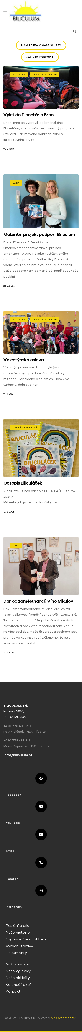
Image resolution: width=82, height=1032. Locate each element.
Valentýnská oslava (23, 359)
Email (10, 851)
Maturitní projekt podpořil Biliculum (39, 234)
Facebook (13, 794)
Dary (16, 183)
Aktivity (19, 74)
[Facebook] (41, 778)
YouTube (13, 822)
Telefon (12, 879)
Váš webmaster (64, 1018)
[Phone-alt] (41, 862)
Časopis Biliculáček (22, 482)
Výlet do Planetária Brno (28, 114)
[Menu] (5, 11)
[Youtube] (41, 806)
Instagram (14, 907)
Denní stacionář (44, 74)
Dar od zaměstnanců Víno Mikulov (38, 600)
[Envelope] (41, 834)
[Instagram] (41, 890)
